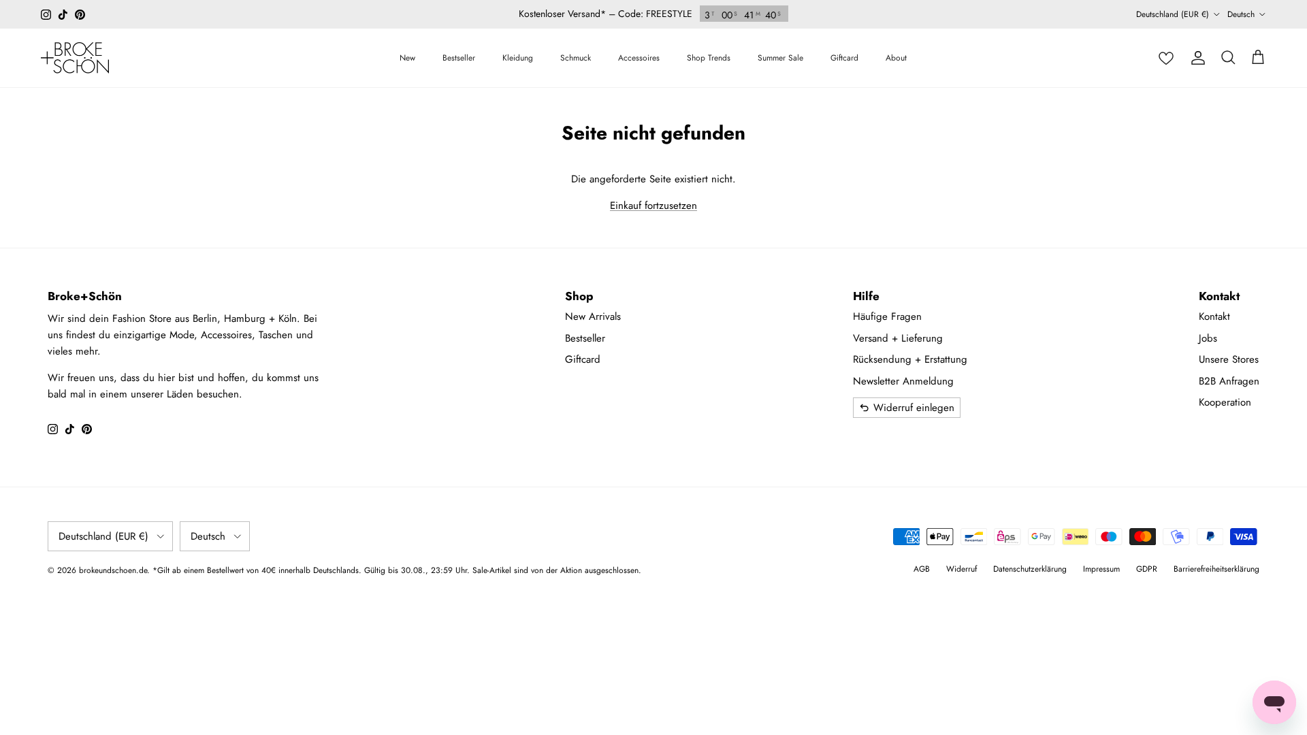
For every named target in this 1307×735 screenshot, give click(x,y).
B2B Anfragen (1229, 381)
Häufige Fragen (887, 316)
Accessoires (639, 58)
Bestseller (458, 58)
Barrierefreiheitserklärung (1216, 569)
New (407, 58)
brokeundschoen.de (113, 570)
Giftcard (844, 58)
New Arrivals (593, 316)
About (896, 58)
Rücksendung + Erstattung (910, 359)
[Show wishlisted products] (1166, 58)
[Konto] (1198, 58)
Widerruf (961, 569)
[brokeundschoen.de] (75, 58)
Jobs (1208, 338)
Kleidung (517, 58)
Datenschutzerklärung (1030, 569)
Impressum (1101, 569)
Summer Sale (780, 58)
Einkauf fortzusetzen (653, 205)
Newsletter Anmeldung (903, 381)
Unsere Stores (1229, 359)
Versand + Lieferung (898, 338)
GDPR (1146, 569)
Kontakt (1214, 316)
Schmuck (575, 58)
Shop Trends (708, 58)
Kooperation (1225, 402)
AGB (922, 569)
